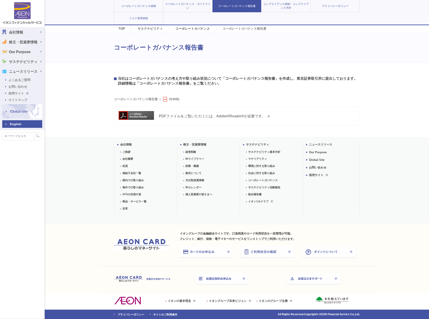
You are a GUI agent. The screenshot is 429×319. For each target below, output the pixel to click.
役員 (125, 166)
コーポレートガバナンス (192, 28)
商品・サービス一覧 (134, 201)
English (15, 124)
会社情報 (126, 144)
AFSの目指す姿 (131, 194)
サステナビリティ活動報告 (264, 187)
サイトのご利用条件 (165, 314)
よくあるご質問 (19, 80)
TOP (121, 28)
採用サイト (16, 93)
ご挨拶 (126, 151)
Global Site (316, 160)
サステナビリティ (150, 28)
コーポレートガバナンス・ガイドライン (187, 5)
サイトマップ (17, 100)
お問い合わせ (17, 86)
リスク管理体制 (138, 18)
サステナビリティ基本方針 (264, 151)
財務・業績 (192, 166)
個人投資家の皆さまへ (198, 194)
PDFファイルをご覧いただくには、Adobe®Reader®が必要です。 (212, 116)
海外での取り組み (133, 187)
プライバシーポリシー (335, 6)
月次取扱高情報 (194, 180)
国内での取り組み (133, 180)
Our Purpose (20, 52)
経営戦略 (190, 151)
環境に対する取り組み (261, 166)
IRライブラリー (194, 158)
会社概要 (127, 158)
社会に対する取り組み (261, 173)
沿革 (125, 208)
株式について (193, 173)
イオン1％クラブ (258, 201)
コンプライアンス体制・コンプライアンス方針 (286, 5)
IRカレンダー (193, 187)
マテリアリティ (257, 158)
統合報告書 (255, 194)
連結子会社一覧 (131, 173)
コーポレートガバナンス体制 (138, 6)
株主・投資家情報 (194, 144)
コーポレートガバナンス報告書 (237, 6)
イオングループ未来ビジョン (228, 300)
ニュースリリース (320, 144)
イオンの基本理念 (179, 300)
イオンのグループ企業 (273, 300)
